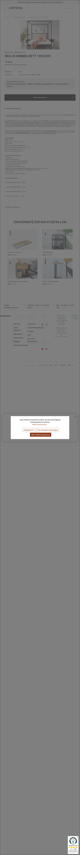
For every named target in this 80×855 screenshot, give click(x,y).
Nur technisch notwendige (47, 430)
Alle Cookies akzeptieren (40, 435)
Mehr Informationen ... (40, 424)
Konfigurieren (29, 430)
